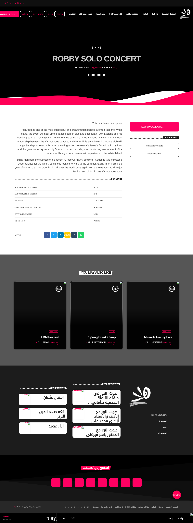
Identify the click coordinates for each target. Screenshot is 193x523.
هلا (15, 507)
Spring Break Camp (102, 337)
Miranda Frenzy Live (158, 337)
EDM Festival (50, 337)
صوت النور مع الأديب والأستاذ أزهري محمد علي (105, 416)
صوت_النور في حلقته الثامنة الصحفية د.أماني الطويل (105, 400)
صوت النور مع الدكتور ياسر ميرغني (102, 432)
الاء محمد (56, 426)
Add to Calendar (152, 127)
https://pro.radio (23, 214)
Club (96, 47)
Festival (54, 331)
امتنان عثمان (53, 397)
